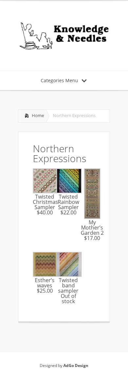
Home (38, 115)
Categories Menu (59, 80)
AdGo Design (75, 365)
